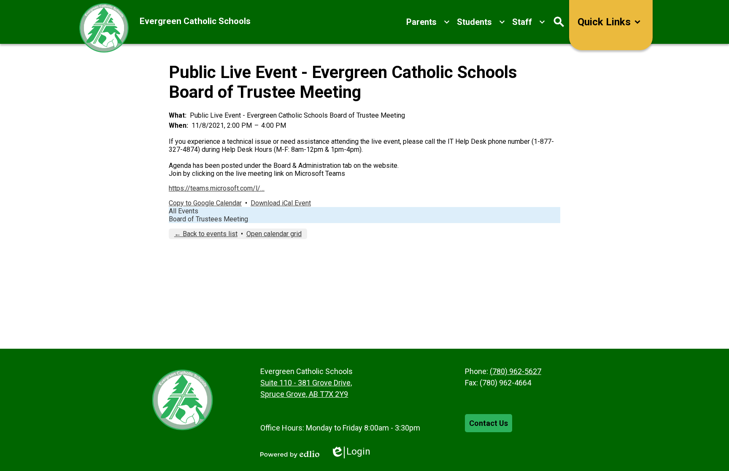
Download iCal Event (281, 203)
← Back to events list (206, 234)
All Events (183, 211)
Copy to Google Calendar (205, 203)
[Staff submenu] (529, 21)
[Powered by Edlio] (289, 454)
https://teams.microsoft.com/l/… (217, 188)
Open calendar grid (274, 234)
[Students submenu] (481, 21)
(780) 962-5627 (515, 371)
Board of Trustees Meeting (208, 219)
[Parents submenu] (428, 21)
